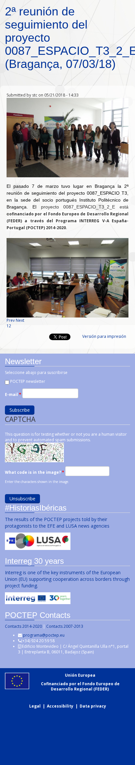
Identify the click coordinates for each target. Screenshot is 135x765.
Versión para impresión (104, 336)
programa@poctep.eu (44, 635)
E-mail (13, 394)
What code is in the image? (34, 472)
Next (20, 320)
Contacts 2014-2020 (23, 626)
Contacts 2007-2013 (64, 626)
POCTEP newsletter (27, 381)
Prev (11, 320)
